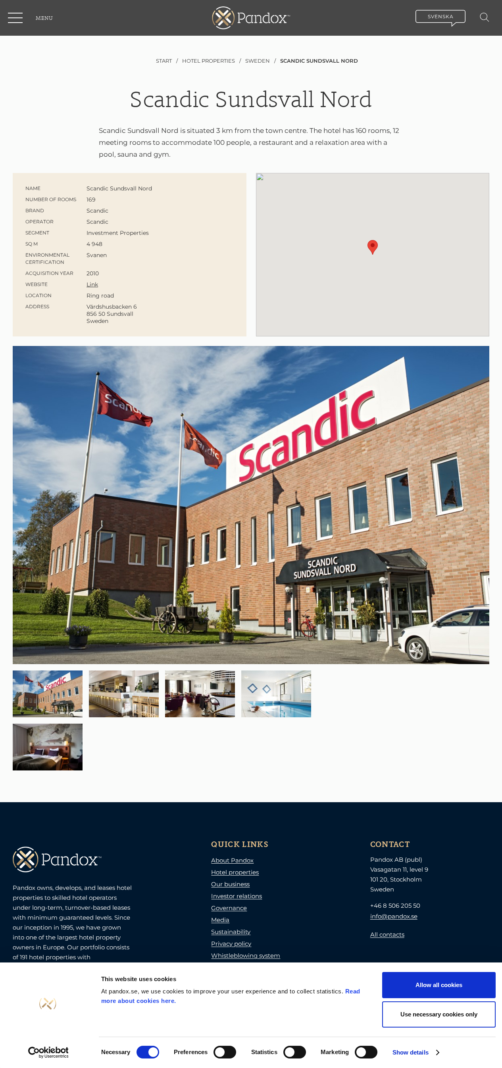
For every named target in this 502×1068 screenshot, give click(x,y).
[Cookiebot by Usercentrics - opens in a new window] (48, 1052)
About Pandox (232, 860)
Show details (410, 1052)
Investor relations (236, 896)
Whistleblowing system (245, 955)
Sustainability (230, 931)
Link (92, 284)
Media (220, 920)
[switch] (224, 1052)
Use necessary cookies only (438, 1014)
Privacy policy (231, 943)
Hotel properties (235, 872)
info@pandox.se (393, 916)
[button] (16, 18)
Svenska (441, 16)
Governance (229, 908)
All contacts (387, 934)
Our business (230, 884)
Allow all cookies (438, 985)
